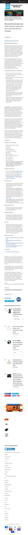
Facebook (6, 513)
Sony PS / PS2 (19, 172)
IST (5, 478)
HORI (6, 474)
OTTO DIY (7, 486)
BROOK (6, 454)
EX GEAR (6, 465)
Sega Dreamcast (19, 171)
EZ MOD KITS (7, 467)
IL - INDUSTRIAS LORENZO (10, 476)
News (6, 502)
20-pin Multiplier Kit (10, 199)
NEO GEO (7, 480)
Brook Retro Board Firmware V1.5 (11, 40)
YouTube (6, 519)
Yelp (5, 511)
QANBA (6, 489)
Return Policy (7, 508)
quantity (8, 294)
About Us (6, 497)
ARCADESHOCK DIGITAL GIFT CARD (12, 452)
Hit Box (6, 471)
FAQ (5, 506)
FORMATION (7, 469)
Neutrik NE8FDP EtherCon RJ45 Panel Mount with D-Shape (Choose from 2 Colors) (18, 344)
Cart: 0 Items (22, 1)
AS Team (6, 500)
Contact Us (7, 504)
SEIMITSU (7, 493)
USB (17, 174)
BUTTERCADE (7, 456)
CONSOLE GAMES (8, 463)
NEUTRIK (6, 482)
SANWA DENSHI (8, 491)
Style (7, 288)
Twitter (6, 515)
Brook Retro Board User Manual (12, 251)
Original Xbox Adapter (10, 178)
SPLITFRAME (7, 495)
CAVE (6, 461)
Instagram (7, 517)
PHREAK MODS (8, 484)
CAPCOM (7, 459)
